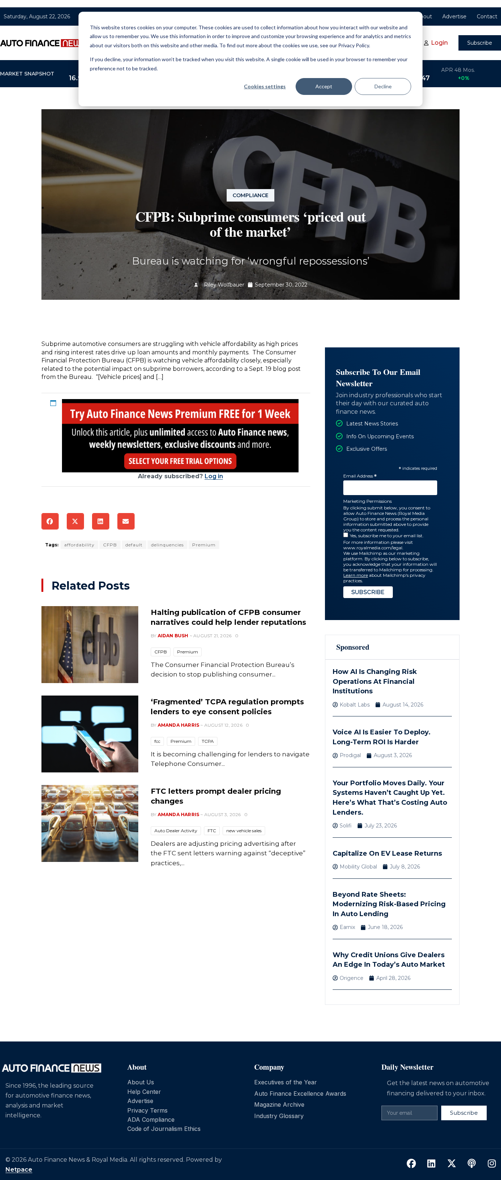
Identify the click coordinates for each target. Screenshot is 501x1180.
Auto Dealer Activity (175, 830)
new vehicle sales (244, 830)
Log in (214, 476)
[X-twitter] (451, 1164)
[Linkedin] (431, 1164)
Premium (204, 544)
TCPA (208, 741)
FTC (212, 830)
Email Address (360, 476)
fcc (157, 741)
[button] (50, 521)
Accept (323, 86)
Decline (383, 86)
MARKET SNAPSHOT (27, 73)
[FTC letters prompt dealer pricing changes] (89, 823)
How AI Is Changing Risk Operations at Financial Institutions (375, 681)
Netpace (19, 1169)
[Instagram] (492, 1164)
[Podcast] (471, 1164)
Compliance (250, 195)
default (134, 544)
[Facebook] (411, 1164)
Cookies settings (265, 86)
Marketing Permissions (367, 501)
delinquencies (167, 544)
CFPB (110, 544)
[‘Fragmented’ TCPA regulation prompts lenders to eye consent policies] (89, 734)
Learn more (355, 575)
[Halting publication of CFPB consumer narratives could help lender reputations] (89, 644)
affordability (79, 544)
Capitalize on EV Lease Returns (387, 853)
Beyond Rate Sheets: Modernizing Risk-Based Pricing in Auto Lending (389, 904)
